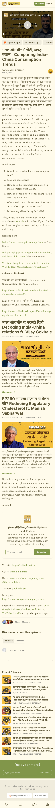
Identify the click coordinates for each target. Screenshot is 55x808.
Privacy (39, 786)
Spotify (17, 613)
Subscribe (39, 4)
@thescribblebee (11, 582)
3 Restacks (26, 622)
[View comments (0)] (21, 804)
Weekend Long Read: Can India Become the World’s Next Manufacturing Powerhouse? (25, 265)
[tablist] (13, 640)
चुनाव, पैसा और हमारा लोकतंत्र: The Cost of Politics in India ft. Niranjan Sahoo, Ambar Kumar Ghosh (32, 729)
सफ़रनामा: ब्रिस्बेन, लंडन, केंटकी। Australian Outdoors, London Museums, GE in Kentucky (30, 688)
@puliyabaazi (18, 588)
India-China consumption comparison (22, 242)
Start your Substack (20, 795)
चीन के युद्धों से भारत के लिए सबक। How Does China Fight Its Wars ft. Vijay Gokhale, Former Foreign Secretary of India (33, 749)
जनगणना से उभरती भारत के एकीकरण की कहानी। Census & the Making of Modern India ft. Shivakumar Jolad (32, 708)
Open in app (13, 42)
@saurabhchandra (19, 578)
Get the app (40, 795)
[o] (6, 680)
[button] (8, 25)
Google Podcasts (11, 609)
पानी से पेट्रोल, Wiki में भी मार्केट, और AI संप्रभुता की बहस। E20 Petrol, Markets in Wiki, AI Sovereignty (32, 719)
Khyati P (23, 693)
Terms (46, 786)
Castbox (25, 609)
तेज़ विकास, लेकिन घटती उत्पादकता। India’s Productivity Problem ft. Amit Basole (30, 698)
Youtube (20, 221)
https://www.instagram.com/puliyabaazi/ (23, 599)
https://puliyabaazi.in (23, 565)
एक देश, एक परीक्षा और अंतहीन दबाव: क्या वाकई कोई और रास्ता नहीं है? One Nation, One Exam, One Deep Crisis (32, 739)
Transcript (34, 42)
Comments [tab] (8, 641)
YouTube (7, 613)
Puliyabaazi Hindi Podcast (13, 70)
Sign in (49, 4)
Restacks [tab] (20, 641)
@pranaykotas (36, 578)
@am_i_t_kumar (18, 572)
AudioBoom (37, 609)
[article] (27, 679)
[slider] (25, 34)
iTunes (45, 605)
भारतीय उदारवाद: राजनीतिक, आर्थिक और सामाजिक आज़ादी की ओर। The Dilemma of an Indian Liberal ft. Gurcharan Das (31, 678)
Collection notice (27, 789)
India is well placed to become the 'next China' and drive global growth (27, 254)
